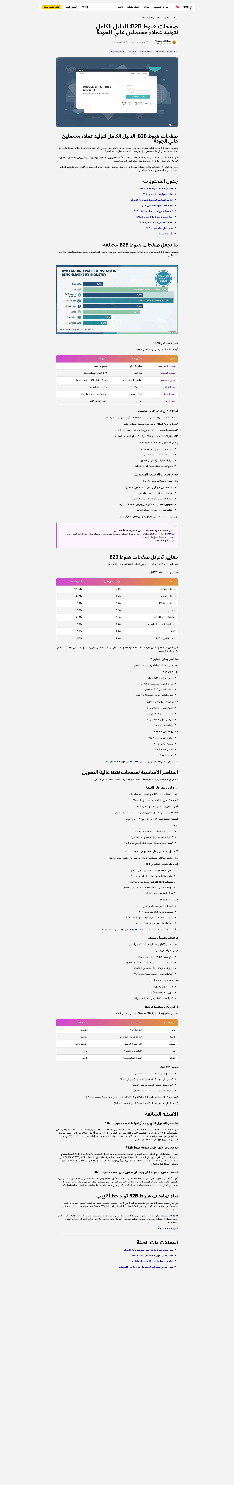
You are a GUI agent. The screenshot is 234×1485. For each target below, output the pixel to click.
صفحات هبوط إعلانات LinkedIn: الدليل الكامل (151, 1261)
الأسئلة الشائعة (133, 7)
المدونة (147, 7)
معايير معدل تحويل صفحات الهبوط (122, 761)
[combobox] (85, 7)
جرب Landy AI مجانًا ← (163, 540)
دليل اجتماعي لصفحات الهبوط (145, 929)
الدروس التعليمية (161, 7)
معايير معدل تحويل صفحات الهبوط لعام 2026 (152, 1255)
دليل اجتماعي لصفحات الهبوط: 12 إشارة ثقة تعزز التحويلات (146, 1267)
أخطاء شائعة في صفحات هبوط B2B (156, 222)
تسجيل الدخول (71, 7)
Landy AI (170, 533)
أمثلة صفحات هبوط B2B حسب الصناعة (154, 216)
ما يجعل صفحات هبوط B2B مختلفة (156, 188)
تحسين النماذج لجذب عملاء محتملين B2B (153, 211)
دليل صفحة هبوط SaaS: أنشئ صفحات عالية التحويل (148, 1250)
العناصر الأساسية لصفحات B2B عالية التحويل (152, 200)
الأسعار (120, 7)
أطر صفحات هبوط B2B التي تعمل (157, 205)
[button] (172, 51)
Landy (175, 17)
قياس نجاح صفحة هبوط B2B (159, 228)
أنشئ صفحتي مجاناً (51, 7)
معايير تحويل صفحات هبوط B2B (158, 194)
